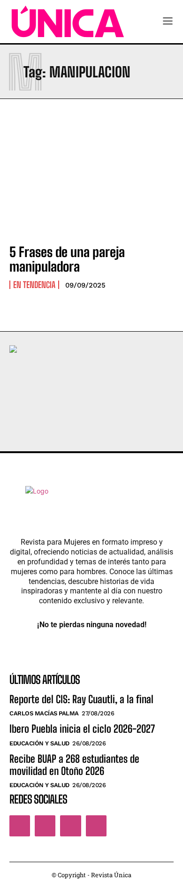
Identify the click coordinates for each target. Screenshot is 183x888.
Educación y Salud (39, 743)
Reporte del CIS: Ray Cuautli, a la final (81, 699)
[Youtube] (96, 825)
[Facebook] (19, 825)
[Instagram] (45, 825)
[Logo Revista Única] (67, 21)
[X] (70, 825)
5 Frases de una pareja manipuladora (67, 259)
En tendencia (34, 285)
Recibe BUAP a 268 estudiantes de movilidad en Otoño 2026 (74, 764)
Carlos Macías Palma (44, 713)
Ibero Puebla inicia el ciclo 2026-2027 (82, 728)
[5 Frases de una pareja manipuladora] (91, 186)
